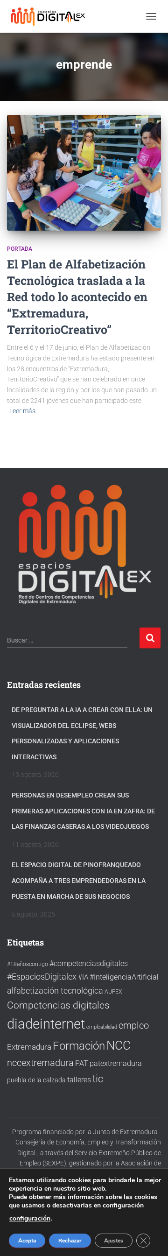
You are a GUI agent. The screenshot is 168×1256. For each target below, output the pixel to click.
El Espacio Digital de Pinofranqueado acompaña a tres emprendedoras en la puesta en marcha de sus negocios (79, 880)
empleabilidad (101, 1027)
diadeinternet (46, 1024)
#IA (83, 977)
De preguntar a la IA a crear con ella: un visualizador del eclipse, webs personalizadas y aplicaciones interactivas (82, 733)
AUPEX (113, 991)
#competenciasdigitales (88, 963)
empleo (134, 1025)
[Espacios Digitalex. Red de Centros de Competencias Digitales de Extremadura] (52, 16)
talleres (79, 1079)
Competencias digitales (58, 1005)
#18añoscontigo (27, 964)
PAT (81, 1063)
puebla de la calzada (36, 1080)
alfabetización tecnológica (55, 990)
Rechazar (70, 1240)
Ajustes (113, 1240)
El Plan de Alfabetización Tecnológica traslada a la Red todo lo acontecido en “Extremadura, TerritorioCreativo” (77, 296)
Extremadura (29, 1046)
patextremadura (116, 1063)
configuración (29, 1218)
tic (97, 1079)
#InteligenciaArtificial (124, 977)
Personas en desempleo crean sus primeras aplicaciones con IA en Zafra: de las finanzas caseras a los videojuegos (83, 810)
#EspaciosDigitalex (42, 976)
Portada (19, 249)
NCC (118, 1045)
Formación (79, 1045)
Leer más (22, 411)
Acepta (27, 1240)
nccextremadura (40, 1062)
